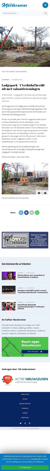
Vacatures (25, 408)
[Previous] (39, 193)
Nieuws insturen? (25, 403)
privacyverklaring (24, 459)
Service (25, 399)
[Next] (45, 193)
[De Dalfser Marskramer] (14, 5)
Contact (25, 413)
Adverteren (25, 417)
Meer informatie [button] (33, 352)
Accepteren (26, 467)
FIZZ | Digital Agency (33, 428)
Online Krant (25, 394)
